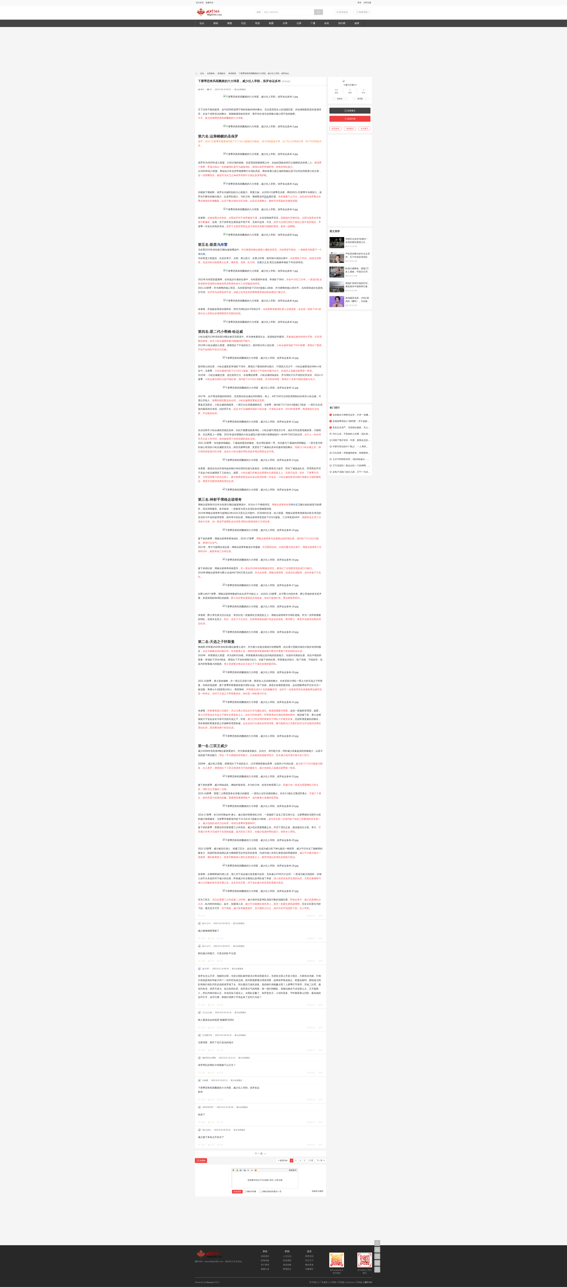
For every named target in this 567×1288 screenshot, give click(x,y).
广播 (313, 23)
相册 (271, 23)
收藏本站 (209, 2)
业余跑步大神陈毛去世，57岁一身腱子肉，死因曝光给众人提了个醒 (351, 414)
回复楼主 (351, 110)
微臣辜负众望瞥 (209, 1058)
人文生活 (287, 1256)
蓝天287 (205, 969)
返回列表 (283, 1160)
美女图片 (364, 128)
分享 (285, 23)
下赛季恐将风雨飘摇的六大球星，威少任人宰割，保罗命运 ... (265, 73)
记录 (299, 23)
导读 (257, 23)
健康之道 (265, 1269)
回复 (203, 916)
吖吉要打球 (207, 1035)
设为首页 (200, 2)
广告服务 (324, 1282)
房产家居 (265, 1265)
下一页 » (261, 1153)
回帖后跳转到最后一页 (271, 1191)
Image (240, 1170)
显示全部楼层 (240, 89)
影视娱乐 (221, 73)
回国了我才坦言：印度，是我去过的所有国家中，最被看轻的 (351, 440)
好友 (326, 23)
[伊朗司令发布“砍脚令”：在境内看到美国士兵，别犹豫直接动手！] (336, 242)
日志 (243, 23)
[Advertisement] (283, 49)
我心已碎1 (206, 1130)
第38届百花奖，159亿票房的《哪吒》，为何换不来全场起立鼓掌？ (357, 301)
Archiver (350, 1282)
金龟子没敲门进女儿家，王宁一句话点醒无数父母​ (351, 472)
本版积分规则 (317, 1191)
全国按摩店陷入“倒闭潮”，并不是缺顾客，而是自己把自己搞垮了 (351, 421)
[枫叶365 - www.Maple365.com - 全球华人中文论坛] (210, 16)
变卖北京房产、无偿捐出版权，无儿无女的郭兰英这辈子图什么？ (351, 427)
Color (237, 1170)
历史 (266, 196)
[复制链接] (286, 81)
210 (336, 90)
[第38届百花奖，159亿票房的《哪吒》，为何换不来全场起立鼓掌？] (336, 301)
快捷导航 (363, 12)
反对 (221, 938)
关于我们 (313, 1282)
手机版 (341, 1282)
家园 (229, 23)
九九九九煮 (207, 1012)
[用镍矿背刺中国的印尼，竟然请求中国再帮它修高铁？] (336, 286)
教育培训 (309, 1256)
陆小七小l (206, 923)
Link (244, 1170)
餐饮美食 (309, 1265)
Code (251, 1170)
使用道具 (311, 916)
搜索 (259, 12)
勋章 (357, 23)
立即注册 (367, 2)
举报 (320, 916)
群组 (215, 23)
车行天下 (309, 1260)
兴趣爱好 (309, 1269)
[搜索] (318, 12)
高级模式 (292, 1170)
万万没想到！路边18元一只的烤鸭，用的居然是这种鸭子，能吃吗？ (351, 465)
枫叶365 (368, 1282)
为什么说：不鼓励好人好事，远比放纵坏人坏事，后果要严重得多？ (351, 434)
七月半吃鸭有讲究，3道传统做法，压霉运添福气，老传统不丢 (351, 459)
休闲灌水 (265, 1256)
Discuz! (210, 1282)
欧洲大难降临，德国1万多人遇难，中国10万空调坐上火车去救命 (357, 271)
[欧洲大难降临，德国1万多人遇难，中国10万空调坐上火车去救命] (336, 272)
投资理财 (287, 1260)
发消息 (360, 99)
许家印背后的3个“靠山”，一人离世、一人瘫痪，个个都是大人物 (351, 446)
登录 (359, 2)
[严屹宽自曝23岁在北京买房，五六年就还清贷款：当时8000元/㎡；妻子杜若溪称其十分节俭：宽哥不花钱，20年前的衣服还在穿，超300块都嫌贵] (336, 257)
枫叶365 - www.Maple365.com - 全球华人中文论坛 (196, 73)
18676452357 (208, 1107)
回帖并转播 (251, 1191)
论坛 (201, 23)
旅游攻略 (287, 1265)
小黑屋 (333, 1282)
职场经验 (265, 1260)
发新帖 (202, 1160)
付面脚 (205, 1080)
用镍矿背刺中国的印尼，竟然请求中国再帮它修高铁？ (357, 286)
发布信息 (343, 12)
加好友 (339, 99)
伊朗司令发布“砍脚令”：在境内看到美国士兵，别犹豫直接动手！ (357, 242)
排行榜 (341, 23)
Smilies (255, 1170)
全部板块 (211, 73)
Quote (248, 1170)
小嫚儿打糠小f (349, 85)
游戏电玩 (350, 128)
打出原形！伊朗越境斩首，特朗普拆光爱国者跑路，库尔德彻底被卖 (351, 453)
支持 (212, 938)
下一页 (319, 1160)
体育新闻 (232, 73)
